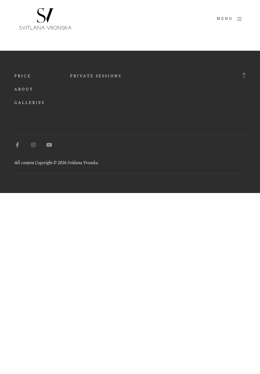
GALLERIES (29, 103)
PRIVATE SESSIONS (95, 76)
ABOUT (23, 90)
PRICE (22, 76)
